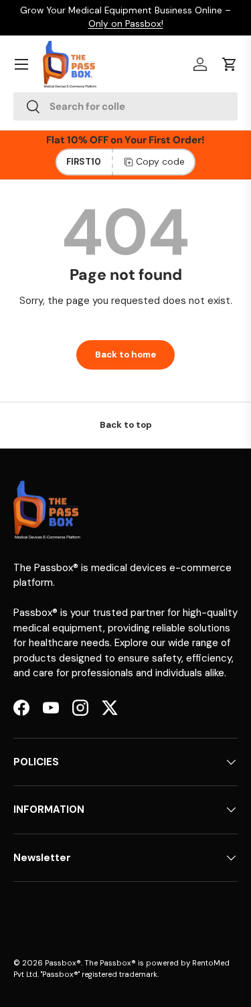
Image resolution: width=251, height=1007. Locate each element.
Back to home (125, 354)
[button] (229, 64)
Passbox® (63, 962)
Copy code (160, 161)
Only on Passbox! (125, 23)
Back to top (126, 425)
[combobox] (125, 106)
